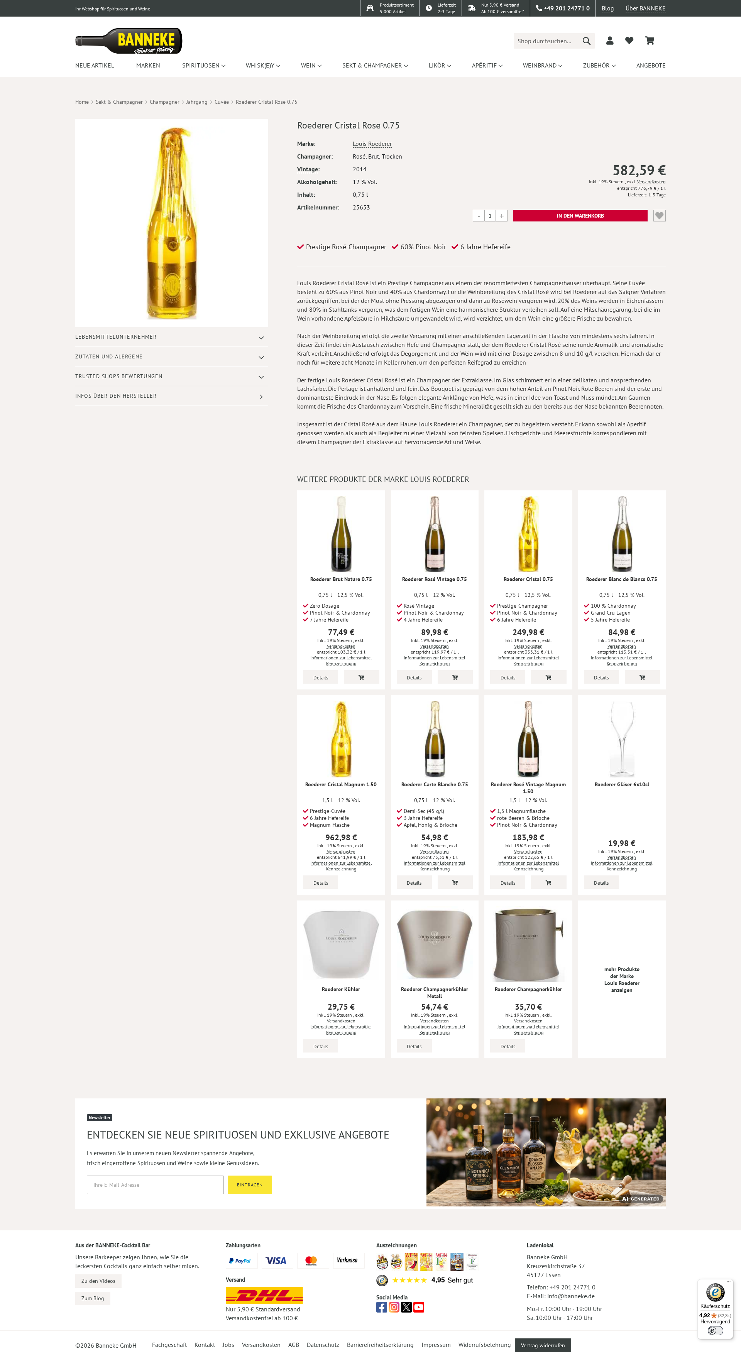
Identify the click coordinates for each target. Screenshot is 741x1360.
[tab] (171, 337)
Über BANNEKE (646, 8)
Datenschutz (323, 1344)
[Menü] (728, 1283)
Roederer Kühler (341, 989)
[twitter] (406, 1309)
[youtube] (418, 1309)
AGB (293, 1344)
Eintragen (250, 1185)
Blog (608, 8)
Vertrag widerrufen (543, 1345)
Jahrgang (197, 101)
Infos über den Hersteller (116, 395)
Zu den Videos (98, 1280)
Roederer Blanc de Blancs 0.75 (621, 579)
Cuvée (222, 101)
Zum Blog (92, 1298)
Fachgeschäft (169, 1344)
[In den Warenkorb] (361, 677)
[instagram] (394, 1309)
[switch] (715, 1330)
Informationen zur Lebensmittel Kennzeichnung (341, 660)
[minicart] (649, 40)
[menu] (370, 65)
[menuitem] (94, 65)
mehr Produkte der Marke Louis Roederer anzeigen (621, 979)
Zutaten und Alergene (109, 356)
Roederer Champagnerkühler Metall (434, 993)
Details (320, 677)
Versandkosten (651, 181)
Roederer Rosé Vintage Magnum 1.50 (528, 788)
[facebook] (381, 1309)
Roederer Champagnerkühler (528, 989)
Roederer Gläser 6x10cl (622, 784)
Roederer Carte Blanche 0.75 (434, 784)
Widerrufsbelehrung (484, 1344)
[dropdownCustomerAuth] (610, 40)
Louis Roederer (372, 143)
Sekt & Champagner (119, 101)
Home (82, 101)
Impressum (436, 1344)
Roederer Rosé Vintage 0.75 (434, 579)
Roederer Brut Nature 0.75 (341, 579)
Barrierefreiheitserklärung (380, 1344)
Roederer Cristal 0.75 (528, 579)
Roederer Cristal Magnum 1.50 (341, 784)
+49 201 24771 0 (573, 1287)
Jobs (228, 1344)
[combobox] (554, 41)
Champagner (164, 101)
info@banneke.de (571, 1296)
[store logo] (128, 41)
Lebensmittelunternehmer (116, 336)
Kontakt (205, 1344)
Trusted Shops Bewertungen (118, 376)
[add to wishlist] (629, 40)
